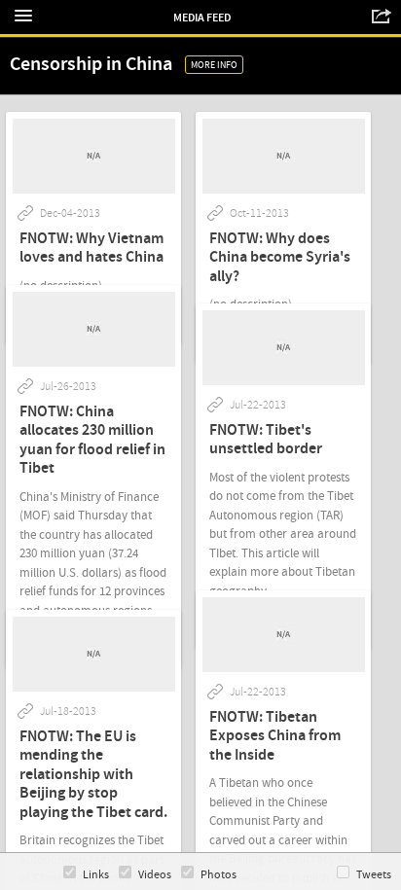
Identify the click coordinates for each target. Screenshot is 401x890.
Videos (154, 875)
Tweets (373, 875)
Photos (218, 875)
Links (96, 875)
